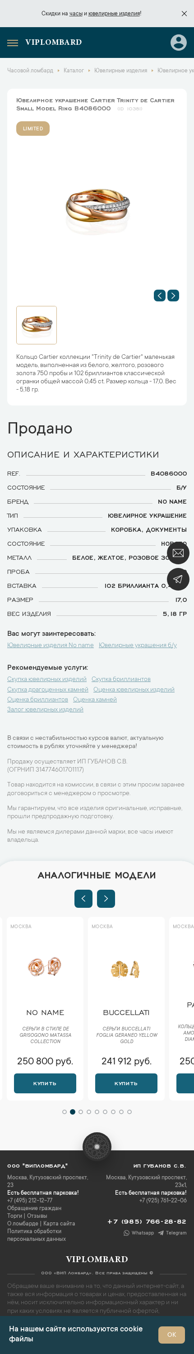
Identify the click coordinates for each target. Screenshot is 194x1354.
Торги (14, 1216)
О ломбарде (22, 1224)
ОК (171, 1335)
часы (76, 14)
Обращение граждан (34, 1209)
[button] (160, 295)
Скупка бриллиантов (121, 679)
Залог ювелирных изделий (45, 710)
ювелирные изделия (114, 14)
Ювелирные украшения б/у (138, 645)
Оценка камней (95, 700)
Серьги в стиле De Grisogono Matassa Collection (45, 1036)
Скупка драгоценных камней (47, 690)
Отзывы (37, 1216)
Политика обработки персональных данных (36, 1236)
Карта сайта (59, 1224)
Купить (44, 1082)
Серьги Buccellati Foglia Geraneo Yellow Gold (126, 1036)
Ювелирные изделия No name (50, 645)
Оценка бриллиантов (37, 700)
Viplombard (53, 43)
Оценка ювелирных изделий (134, 690)
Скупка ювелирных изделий (47, 679)
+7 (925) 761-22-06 (163, 1201)
